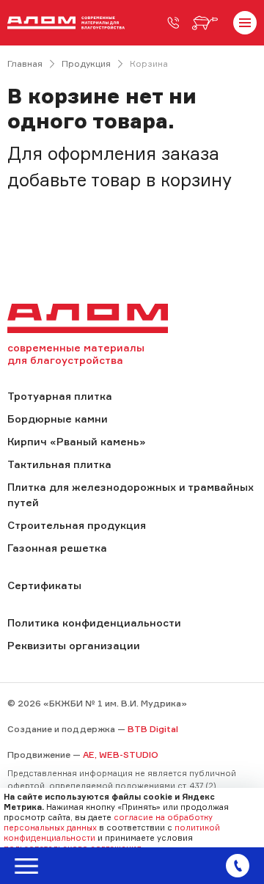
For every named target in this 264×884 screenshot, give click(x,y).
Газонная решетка (57, 547)
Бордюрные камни (57, 418)
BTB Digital (153, 728)
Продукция (86, 63)
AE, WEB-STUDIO (120, 754)
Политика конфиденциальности (94, 622)
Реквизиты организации (73, 645)
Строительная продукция (76, 525)
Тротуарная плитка (59, 396)
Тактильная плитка (59, 464)
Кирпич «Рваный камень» (76, 441)
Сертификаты (44, 585)
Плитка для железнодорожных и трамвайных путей (130, 494)
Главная (25, 63)
